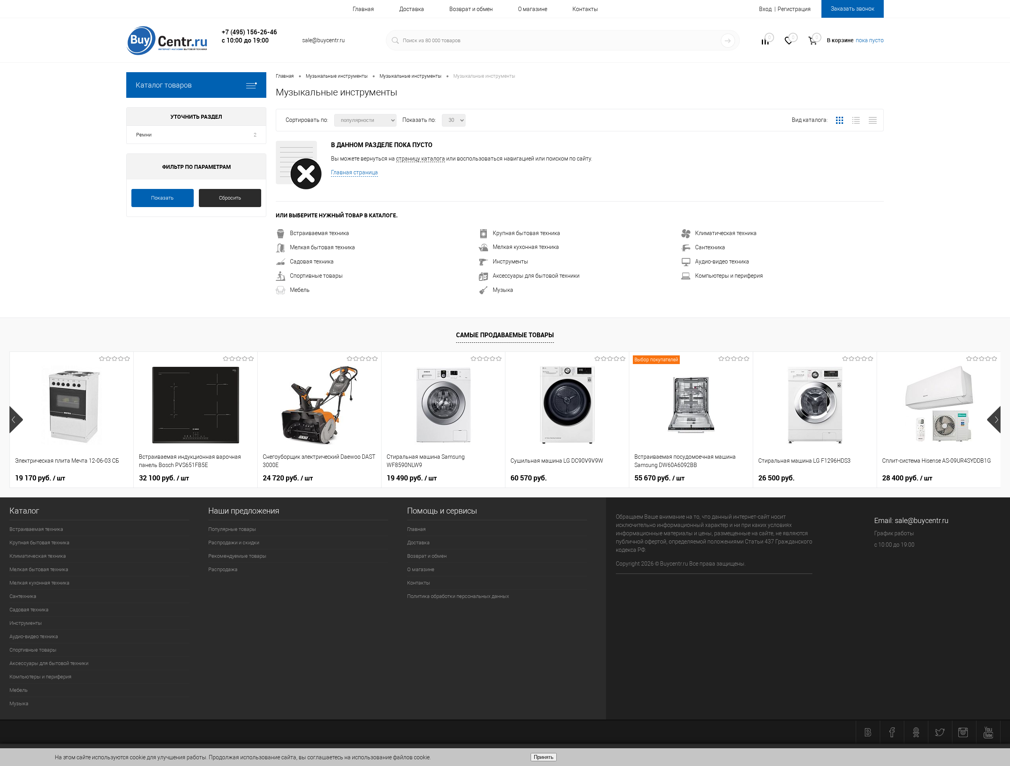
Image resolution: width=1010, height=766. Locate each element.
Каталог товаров (164, 85)
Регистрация (794, 9)
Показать (162, 198)
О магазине (532, 9)
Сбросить (230, 198)
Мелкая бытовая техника (322, 247)
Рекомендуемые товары (237, 556)
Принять (544, 757)
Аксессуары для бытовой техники (536, 276)
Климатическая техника (726, 233)
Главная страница (354, 172)
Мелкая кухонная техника (526, 247)
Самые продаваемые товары (505, 335)
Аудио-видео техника (722, 261)
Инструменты (510, 261)
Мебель (300, 290)
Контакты (585, 9)
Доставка (411, 9)
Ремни (144, 135)
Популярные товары (232, 529)
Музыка (503, 290)
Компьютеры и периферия (729, 276)
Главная (363, 9)
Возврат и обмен (471, 9)
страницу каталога (420, 158)
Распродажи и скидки (233, 543)
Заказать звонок (852, 9)
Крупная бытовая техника (526, 233)
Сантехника (710, 247)
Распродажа (223, 569)
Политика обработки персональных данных (458, 596)
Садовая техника (312, 261)
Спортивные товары (316, 276)
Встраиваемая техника (319, 233)
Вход (765, 9)
